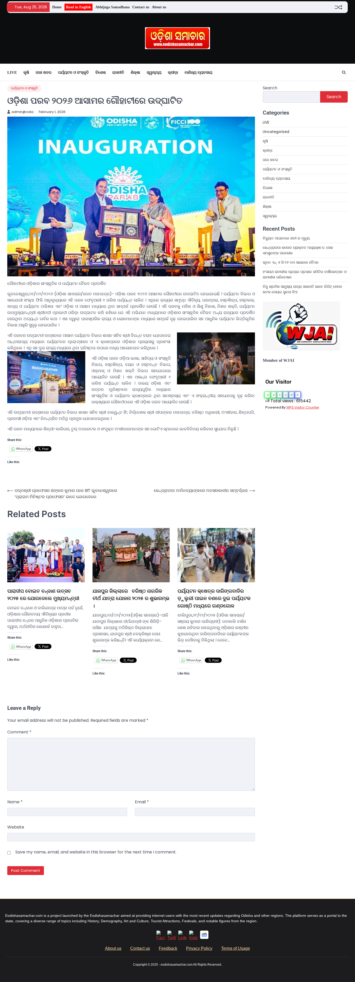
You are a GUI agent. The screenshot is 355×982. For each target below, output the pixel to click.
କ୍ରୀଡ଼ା (173, 72)
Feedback (168, 948)
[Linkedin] (182, 938)
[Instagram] (193, 938)
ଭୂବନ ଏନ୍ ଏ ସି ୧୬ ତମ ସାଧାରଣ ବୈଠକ (291, 262)
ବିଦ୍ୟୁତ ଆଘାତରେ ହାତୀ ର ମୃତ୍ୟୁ (286, 238)
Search (270, 88)
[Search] (344, 72)
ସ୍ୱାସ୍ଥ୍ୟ (154, 72)
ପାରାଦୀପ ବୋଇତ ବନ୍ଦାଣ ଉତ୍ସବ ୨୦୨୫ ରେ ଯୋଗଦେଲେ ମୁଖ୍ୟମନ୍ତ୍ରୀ (43, 595)
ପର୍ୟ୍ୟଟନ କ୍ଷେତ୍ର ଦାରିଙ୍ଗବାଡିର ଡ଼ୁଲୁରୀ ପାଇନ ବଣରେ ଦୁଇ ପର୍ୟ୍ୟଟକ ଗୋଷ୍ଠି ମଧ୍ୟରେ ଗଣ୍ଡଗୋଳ (214, 598)
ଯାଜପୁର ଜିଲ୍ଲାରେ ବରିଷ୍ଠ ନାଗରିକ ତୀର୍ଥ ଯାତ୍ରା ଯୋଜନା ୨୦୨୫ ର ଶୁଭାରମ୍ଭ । (131, 598)
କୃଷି (26, 72)
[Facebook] (160, 938)
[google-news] (204, 937)
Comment (19, 732)
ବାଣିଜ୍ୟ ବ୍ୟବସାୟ (198, 72)
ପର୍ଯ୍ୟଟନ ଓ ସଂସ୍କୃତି (73, 72)
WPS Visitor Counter (302, 407)
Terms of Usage (235, 948)
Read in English (78, 7)
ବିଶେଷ (100, 72)
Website (15, 827)
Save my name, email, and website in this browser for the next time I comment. (95, 852)
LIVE (12, 72)
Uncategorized (276, 131)
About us (159, 7)
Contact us (140, 7)
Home (57, 7)
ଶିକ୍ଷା (135, 72)
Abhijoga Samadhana (112, 7)
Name (15, 802)
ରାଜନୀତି (118, 72)
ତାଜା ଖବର (43, 72)
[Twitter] (171, 938)
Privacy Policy (199, 948)
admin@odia (22, 112)
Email (142, 802)
